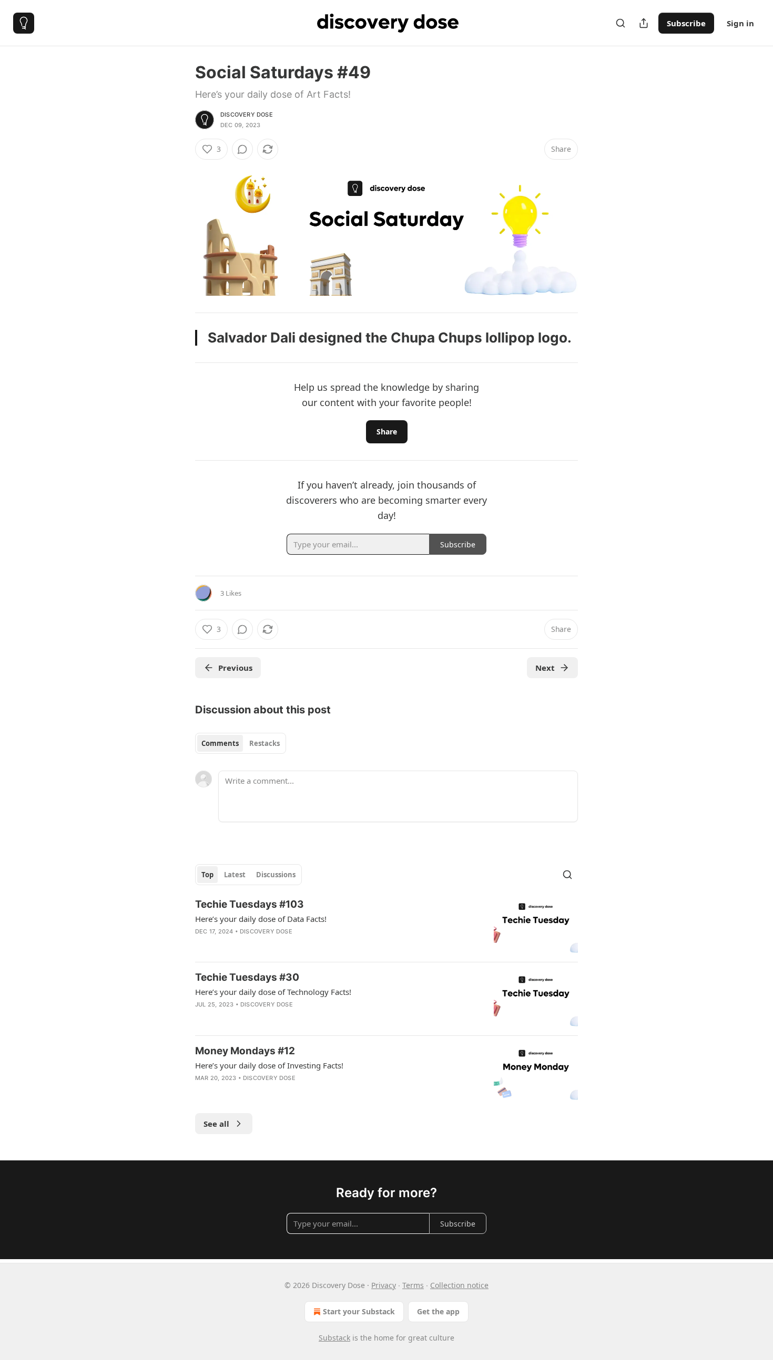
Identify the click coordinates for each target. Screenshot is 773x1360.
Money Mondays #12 (245, 1051)
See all (216, 1123)
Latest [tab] (235, 874)
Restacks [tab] (264, 743)
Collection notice (459, 1285)
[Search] (620, 23)
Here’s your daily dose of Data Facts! (261, 918)
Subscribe (686, 23)
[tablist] (240, 743)
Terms (413, 1285)
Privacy (383, 1285)
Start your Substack (359, 1311)
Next (545, 667)
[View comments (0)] (242, 149)
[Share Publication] (643, 23)
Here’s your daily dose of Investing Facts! (269, 1065)
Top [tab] (207, 874)
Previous (235, 667)
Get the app (438, 1311)
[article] (386, 926)
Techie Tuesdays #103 (249, 904)
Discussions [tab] (276, 874)
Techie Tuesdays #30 (247, 977)
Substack (334, 1338)
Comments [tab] (220, 743)
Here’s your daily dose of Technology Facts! (273, 992)
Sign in (740, 23)
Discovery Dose (246, 114)
